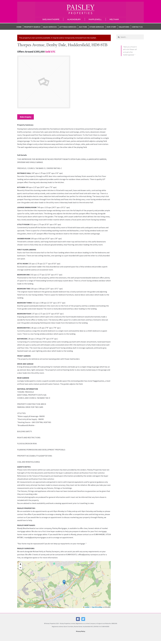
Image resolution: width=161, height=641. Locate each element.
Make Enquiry (25, 117)
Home (19, 27)
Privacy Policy (80, 631)
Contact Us (137, 27)
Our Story (111, 27)
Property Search (32, 27)
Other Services (96, 27)
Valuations (124, 27)
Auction (83, 27)
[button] (64, 582)
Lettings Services (67, 27)
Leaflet (86, 607)
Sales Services (50, 27)
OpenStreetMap (97, 607)
